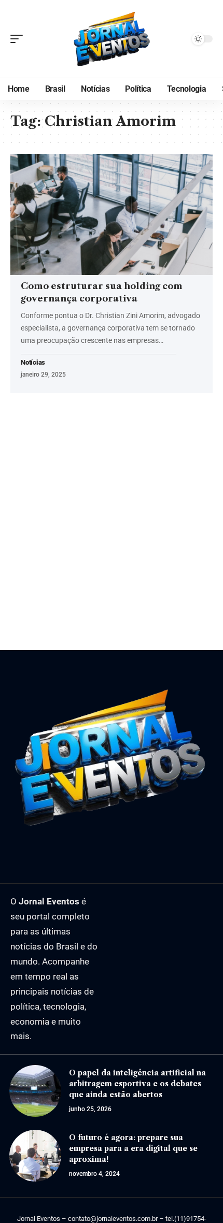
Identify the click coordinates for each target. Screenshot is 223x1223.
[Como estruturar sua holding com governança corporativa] (111, 214)
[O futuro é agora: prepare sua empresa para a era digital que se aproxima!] (35, 1156)
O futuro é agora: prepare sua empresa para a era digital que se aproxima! (133, 1148)
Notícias (33, 363)
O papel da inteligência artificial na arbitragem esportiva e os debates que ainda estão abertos (137, 1083)
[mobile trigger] (19, 39)
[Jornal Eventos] (111, 39)
